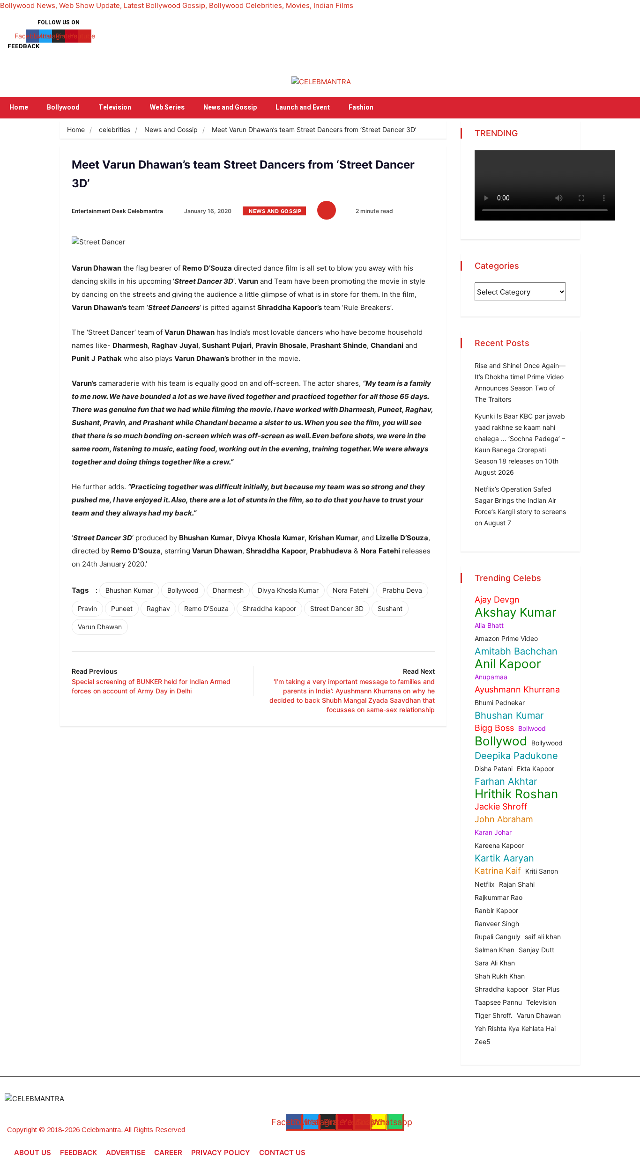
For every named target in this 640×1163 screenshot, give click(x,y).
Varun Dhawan (100, 627)
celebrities (114, 129)
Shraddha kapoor (269, 608)
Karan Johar (493, 832)
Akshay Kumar (516, 612)
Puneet (122, 608)
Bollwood (532, 728)
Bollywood (63, 107)
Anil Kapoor (508, 664)
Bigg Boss (494, 728)
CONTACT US (282, 1152)
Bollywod (501, 741)
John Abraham (504, 819)
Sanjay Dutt (536, 950)
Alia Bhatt (489, 625)
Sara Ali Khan (495, 963)
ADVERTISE (125, 1152)
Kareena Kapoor (499, 845)
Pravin (87, 608)
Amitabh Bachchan (516, 651)
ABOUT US (32, 1152)
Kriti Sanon (541, 871)
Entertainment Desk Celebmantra (117, 210)
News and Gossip (230, 107)
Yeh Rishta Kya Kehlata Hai (515, 1028)
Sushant (390, 608)
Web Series (167, 107)
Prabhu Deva (402, 590)
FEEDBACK (78, 1152)
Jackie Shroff (501, 806)
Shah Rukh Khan (500, 976)
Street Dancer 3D (337, 608)
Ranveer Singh (497, 923)
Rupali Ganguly (498, 937)
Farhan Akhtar (506, 781)
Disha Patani (494, 769)
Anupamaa (491, 677)
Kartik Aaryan (504, 858)
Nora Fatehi (350, 590)
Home (18, 107)
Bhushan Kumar (129, 590)
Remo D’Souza (206, 608)
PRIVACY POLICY (220, 1152)
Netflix (485, 884)
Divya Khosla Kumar (288, 590)
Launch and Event (302, 107)
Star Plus (545, 989)
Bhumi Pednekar (500, 703)
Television (114, 107)
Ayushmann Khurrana (517, 689)
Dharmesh (228, 590)
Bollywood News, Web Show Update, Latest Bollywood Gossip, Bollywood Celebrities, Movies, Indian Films (176, 5)
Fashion (361, 107)
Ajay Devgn (497, 599)
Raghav (158, 608)
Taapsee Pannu (498, 1002)
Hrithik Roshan (516, 794)
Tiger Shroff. (494, 1015)
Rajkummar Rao (498, 897)
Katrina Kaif (498, 871)
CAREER (168, 1152)
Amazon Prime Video (506, 638)
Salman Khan (494, 950)
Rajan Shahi (517, 884)
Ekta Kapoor (535, 769)
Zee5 (483, 1041)
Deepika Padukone (516, 756)
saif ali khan (543, 937)
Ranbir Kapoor (496, 910)
